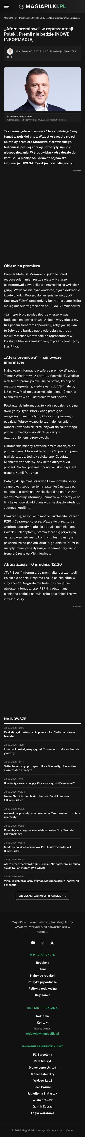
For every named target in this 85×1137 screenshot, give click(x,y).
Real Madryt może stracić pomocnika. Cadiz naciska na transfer (40, 734)
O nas (42, 969)
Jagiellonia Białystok (42, 1093)
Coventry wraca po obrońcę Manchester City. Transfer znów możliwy (39, 832)
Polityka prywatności (43, 982)
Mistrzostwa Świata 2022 (32, 18)
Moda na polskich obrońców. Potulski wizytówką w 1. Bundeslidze (38, 849)
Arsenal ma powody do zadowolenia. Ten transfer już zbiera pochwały (42, 815)
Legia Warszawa (42, 1113)
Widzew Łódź (42, 1080)
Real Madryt (42, 1061)
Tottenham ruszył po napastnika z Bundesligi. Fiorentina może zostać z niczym (40, 768)
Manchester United (42, 1067)
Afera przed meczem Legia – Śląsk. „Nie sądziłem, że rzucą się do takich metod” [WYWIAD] (42, 865)
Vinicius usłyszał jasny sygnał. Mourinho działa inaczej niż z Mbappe (41, 882)
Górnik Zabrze (43, 1106)
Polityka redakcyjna (42, 988)
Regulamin (42, 995)
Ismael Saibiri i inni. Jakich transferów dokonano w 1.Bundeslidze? (36, 798)
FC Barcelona (42, 1054)
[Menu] (6, 6)
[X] (52, 942)
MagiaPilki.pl (10, 18)
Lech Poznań (43, 1087)
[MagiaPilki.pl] (43, 6)
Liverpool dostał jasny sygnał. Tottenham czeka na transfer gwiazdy (42, 751)
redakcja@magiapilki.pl (42, 1033)
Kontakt (42, 1022)
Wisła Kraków (43, 1100)
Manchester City (42, 1074)
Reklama (42, 1016)
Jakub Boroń (21, 51)
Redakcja (42, 962)
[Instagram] (42, 942)
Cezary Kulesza (30, 120)
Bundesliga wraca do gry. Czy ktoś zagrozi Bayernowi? (39, 783)
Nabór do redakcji (42, 975)
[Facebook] (33, 942)
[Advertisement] (42, 215)
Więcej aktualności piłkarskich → (42, 895)
